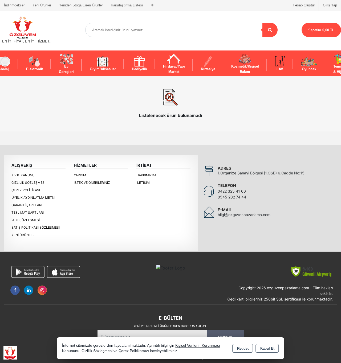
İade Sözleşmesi (25, 220)
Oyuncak (309, 69)
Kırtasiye (208, 69)
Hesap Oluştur (304, 5)
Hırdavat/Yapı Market (174, 69)
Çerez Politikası (25, 190)
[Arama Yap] (270, 30)
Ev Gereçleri (66, 69)
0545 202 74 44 (232, 197)
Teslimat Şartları (27, 212)
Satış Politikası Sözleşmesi (35, 227)
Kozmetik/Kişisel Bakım (245, 69)
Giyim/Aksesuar (103, 69)
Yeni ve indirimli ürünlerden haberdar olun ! (170, 325)
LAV (280, 69)
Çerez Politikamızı (134, 351)
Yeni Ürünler (23, 235)
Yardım (80, 175)
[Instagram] (42, 290)
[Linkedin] (28, 290)
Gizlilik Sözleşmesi (28, 183)
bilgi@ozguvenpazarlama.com (244, 214)
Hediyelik (139, 69)
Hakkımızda (146, 175)
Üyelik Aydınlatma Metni (33, 198)
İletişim (143, 183)
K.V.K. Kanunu (23, 175)
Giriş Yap (330, 5)
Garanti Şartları (26, 205)
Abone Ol (225, 337)
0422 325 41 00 (232, 191)
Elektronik (34, 69)
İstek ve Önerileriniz (92, 183)
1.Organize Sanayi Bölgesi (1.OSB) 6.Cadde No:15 (261, 173)
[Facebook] (15, 290)
